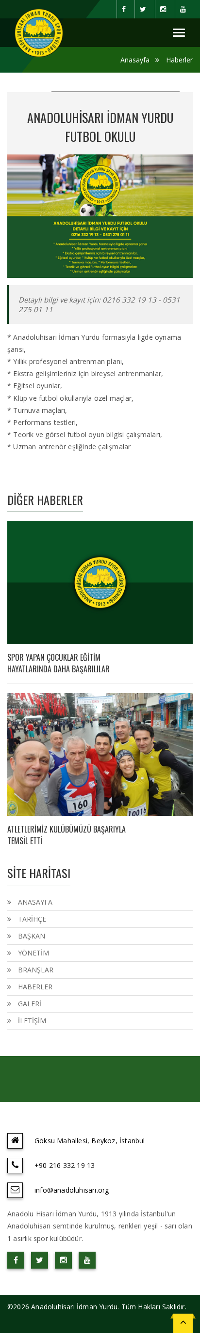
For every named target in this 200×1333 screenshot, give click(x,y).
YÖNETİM (33, 952)
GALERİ (29, 1003)
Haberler (179, 59)
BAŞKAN (31, 935)
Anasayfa (135, 59)
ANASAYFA (35, 902)
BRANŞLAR (35, 969)
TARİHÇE (32, 919)
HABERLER (35, 986)
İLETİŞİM (32, 1020)
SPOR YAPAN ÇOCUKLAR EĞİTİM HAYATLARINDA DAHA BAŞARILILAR (58, 663)
